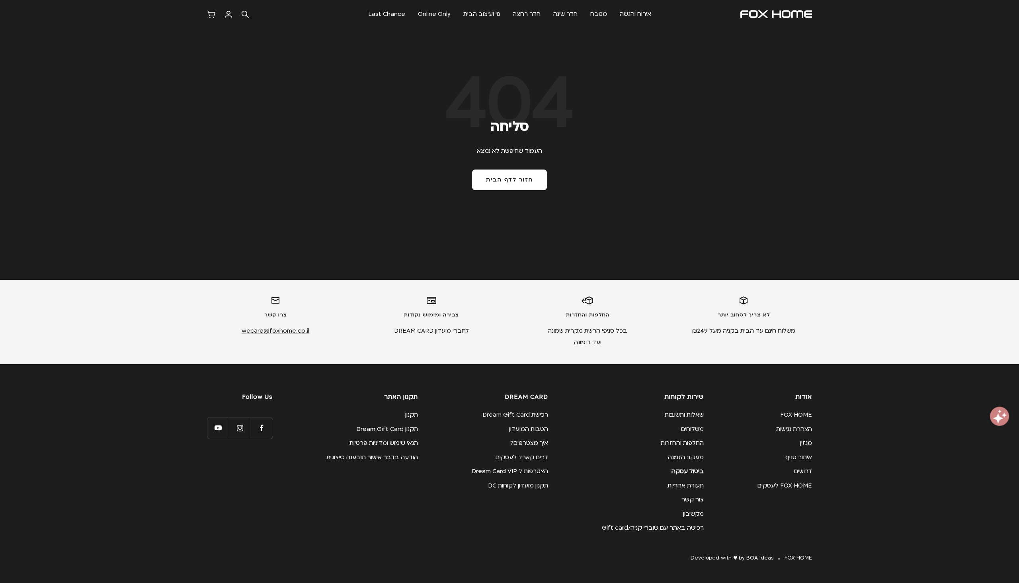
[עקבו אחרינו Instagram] (240, 428)
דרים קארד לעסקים (522, 457)
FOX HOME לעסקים (784, 485)
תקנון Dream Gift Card (387, 429)
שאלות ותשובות (684, 415)
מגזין (806, 443)
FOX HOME (796, 415)
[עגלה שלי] (211, 14)
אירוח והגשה (635, 14)
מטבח (598, 14)
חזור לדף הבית (509, 179)
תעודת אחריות (686, 485)
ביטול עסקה (688, 471)
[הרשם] (228, 14)
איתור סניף (798, 457)
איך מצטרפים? (529, 443)
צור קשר (692, 499)
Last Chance (386, 14)
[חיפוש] (245, 14)
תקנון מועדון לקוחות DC (518, 485)
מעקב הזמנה (686, 457)
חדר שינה (565, 14)
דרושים (803, 471)
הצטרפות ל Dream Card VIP (510, 471)
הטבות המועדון (528, 429)
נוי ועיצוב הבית (481, 14)
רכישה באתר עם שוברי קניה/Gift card (653, 528)
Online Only (434, 14)
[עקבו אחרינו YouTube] (218, 428)
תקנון (411, 415)
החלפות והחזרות (682, 443)
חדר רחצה (527, 14)
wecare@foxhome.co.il (275, 331)
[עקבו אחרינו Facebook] (262, 428)
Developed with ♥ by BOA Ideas (732, 558)
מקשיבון (693, 514)
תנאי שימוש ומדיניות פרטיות (383, 443)
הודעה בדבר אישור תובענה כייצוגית (372, 457)
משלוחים (692, 429)
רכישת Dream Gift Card (515, 415)
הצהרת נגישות (794, 429)
